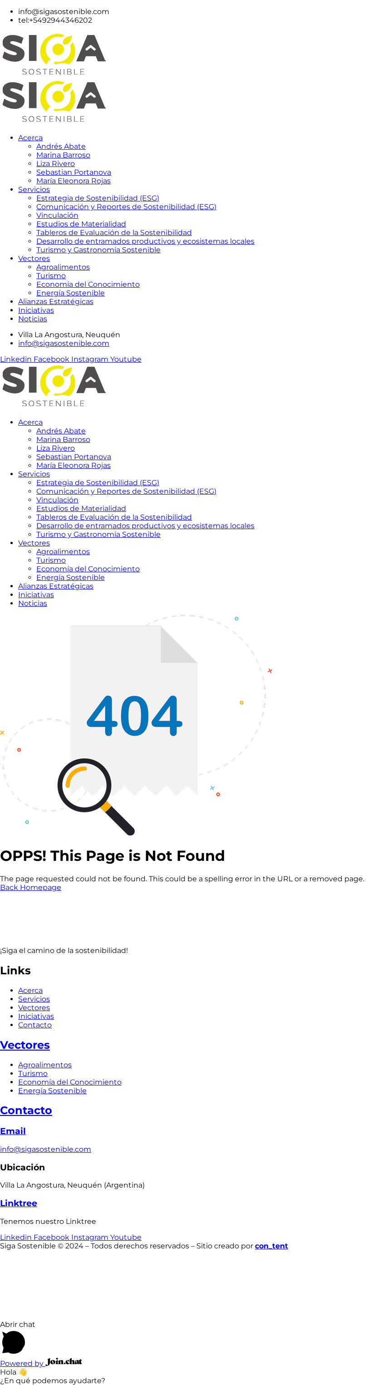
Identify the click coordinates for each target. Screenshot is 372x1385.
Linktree (18, 1203)
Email (13, 1131)
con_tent (271, 1246)
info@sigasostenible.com (45, 1149)
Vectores (25, 1044)
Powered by (22, 1363)
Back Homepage (30, 887)
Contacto (26, 1110)
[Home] (79, 406)
